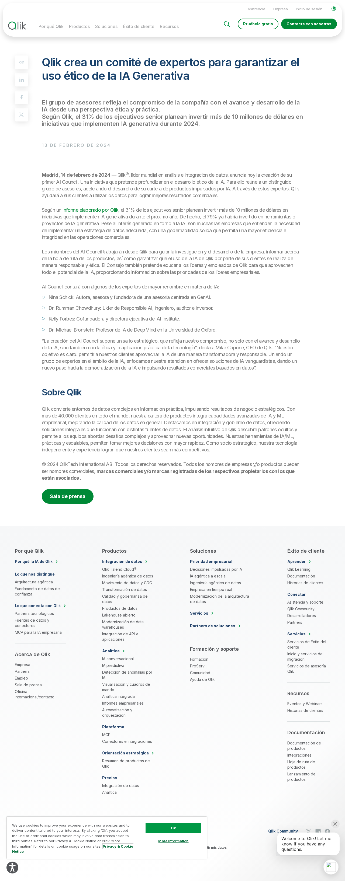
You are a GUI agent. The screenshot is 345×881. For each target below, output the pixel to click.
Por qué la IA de (34, 561)
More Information (173, 841)
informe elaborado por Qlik (90, 210)
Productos (79, 26)
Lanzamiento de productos (301, 777)
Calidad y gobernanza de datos (125, 599)
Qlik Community (301, 609)
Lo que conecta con (38, 605)
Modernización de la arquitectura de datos (219, 599)
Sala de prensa (67, 496)
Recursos (169, 26)
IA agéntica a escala (208, 576)
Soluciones (106, 26)
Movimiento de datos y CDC (127, 582)
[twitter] (21, 114)
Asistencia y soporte (305, 602)
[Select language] (333, 8)
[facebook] (21, 97)
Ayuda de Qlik (202, 679)
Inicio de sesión (309, 9)
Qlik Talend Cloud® (119, 569)
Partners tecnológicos (34, 613)
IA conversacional (118, 658)
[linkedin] (21, 79)
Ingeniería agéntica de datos (127, 576)
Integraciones (299, 755)
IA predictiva (113, 665)
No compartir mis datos (208, 847)
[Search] (227, 24)
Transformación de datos (124, 589)
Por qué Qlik (51, 26)
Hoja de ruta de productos (301, 764)
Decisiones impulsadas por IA (216, 569)
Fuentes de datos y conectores (32, 623)
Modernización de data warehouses (123, 624)
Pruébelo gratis (258, 24)
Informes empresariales (123, 703)
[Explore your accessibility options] (12, 867)
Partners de (212, 626)
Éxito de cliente (138, 26)
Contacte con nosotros (309, 24)
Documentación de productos (304, 746)
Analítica (109, 792)
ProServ (197, 666)
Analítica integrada (118, 696)
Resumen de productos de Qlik (126, 763)
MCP (106, 734)
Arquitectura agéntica (34, 582)
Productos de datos (119, 608)
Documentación (301, 576)
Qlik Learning (298, 569)
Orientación (125, 753)
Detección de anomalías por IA (127, 675)
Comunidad (200, 672)
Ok (173, 828)
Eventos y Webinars (305, 703)
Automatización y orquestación (117, 713)
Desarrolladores (301, 615)
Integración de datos (120, 785)
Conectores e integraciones (127, 741)
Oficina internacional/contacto (34, 694)
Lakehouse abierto (119, 615)
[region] (107, 838)
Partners (22, 671)
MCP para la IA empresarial (39, 632)
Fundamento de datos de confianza (37, 591)
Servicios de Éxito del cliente (306, 644)
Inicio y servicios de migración (305, 656)
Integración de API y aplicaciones (120, 637)
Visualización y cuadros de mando (126, 687)
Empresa (280, 9)
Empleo (21, 678)
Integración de (122, 561)
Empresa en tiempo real (211, 589)
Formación (199, 659)
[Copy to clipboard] (21, 62)
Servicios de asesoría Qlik (306, 669)
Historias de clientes (305, 582)
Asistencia (256, 9)
